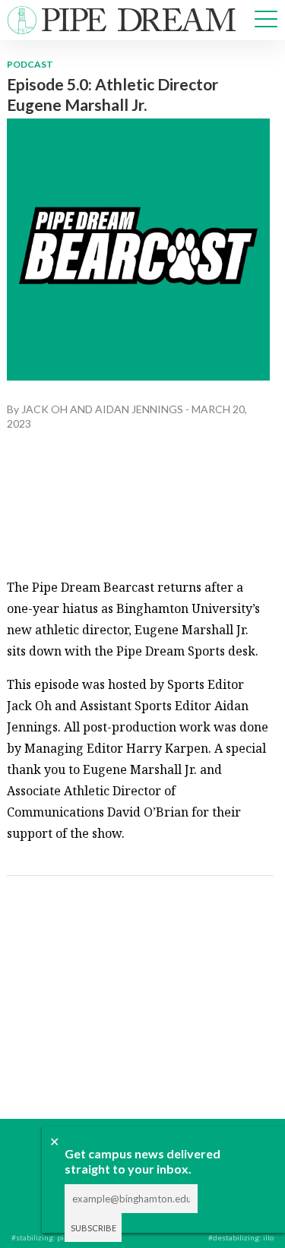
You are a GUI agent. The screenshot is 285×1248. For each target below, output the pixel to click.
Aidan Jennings (139, 409)
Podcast (30, 64)
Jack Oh (44, 409)
